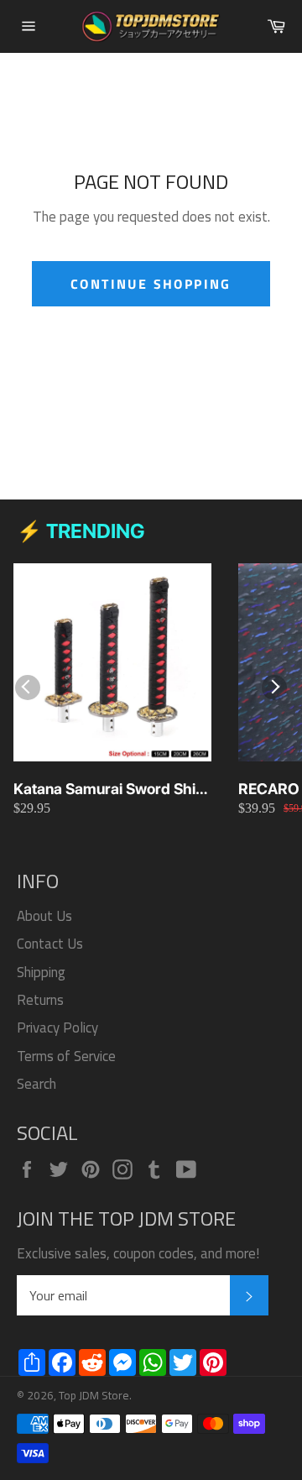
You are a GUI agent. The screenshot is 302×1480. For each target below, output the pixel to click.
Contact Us (50, 943)
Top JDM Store (94, 1395)
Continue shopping (151, 284)
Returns (40, 1000)
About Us (44, 916)
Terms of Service (66, 1056)
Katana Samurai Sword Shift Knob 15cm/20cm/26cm (109, 789)
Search (36, 1084)
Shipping (41, 972)
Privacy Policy (57, 1027)
